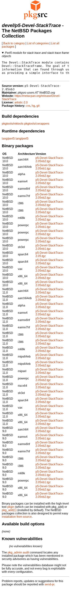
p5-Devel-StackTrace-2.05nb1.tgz (50, 167)
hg (33, 105)
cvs (28, 105)
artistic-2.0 (21, 102)
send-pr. (50, 584)
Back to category (14, 43)
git (38, 105)
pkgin (10, 506)
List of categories (38, 43)
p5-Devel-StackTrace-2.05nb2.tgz (50, 159)
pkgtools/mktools (12, 123)
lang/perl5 (8, 138)
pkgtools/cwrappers (36, 123)
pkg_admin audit (18, 552)
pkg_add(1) (9, 510)
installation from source (17, 516)
